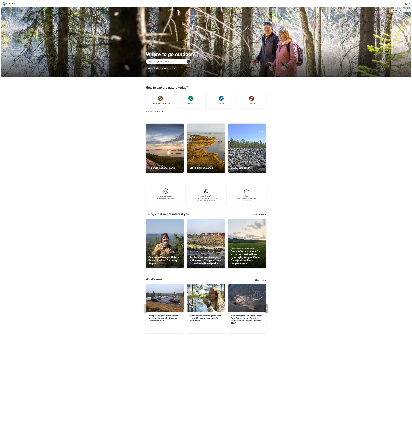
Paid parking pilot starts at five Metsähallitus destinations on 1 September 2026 (163, 318)
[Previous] (146, 308)
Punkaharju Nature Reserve (401, 10)
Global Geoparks (240, 168)
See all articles (258, 215)
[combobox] (168, 61)
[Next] (266, 308)
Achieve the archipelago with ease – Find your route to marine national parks (205, 260)
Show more (259, 280)
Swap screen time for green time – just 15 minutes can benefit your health (205, 318)
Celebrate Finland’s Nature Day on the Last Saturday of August (164, 260)
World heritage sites (201, 168)
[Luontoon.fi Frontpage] (9, 3)
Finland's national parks (161, 168)
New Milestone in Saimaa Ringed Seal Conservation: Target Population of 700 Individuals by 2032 (247, 319)
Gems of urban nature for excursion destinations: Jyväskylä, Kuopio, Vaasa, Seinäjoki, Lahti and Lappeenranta (246, 257)
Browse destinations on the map (160, 68)
